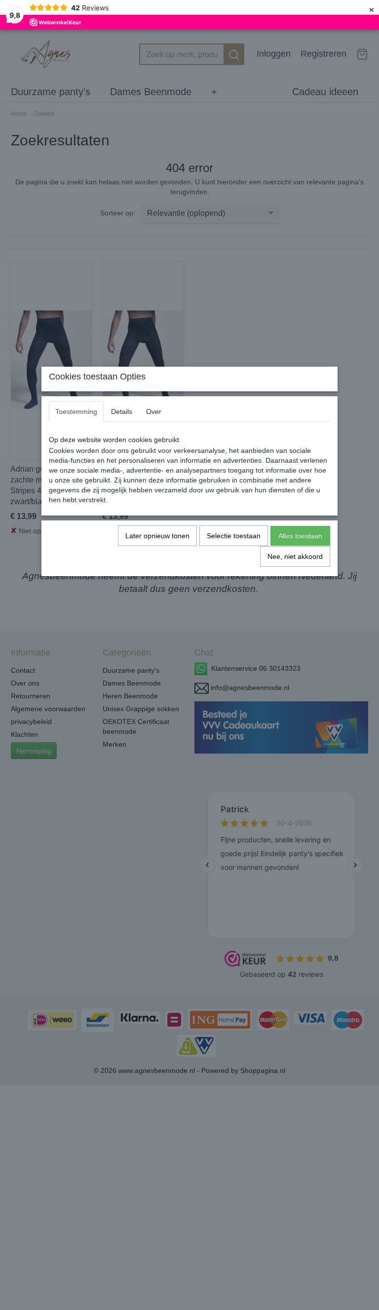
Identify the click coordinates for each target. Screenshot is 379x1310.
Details (121, 411)
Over (153, 411)
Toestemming (76, 411)
